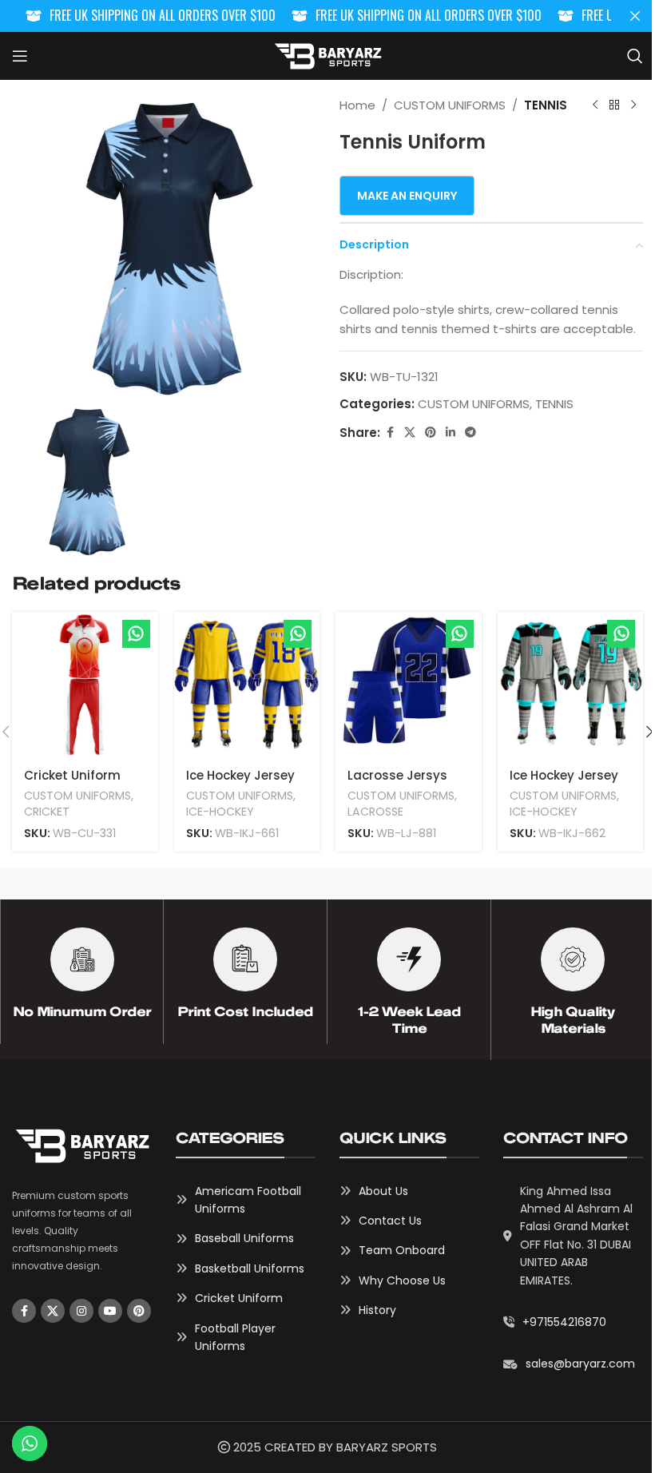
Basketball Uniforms (249, 1268)
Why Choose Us (402, 1280)
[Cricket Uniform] (85, 685)
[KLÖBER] (565, 883)
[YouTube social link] (110, 1311)
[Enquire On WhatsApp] (136, 634)
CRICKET (46, 812)
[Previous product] (595, 105)
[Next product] (633, 105)
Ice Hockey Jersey (240, 775)
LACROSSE (375, 812)
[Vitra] (91, 883)
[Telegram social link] (470, 432)
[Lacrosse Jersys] (408, 685)
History (377, 1310)
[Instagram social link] (81, 1311)
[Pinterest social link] (430, 432)
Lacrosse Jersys (397, 775)
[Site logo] (327, 54)
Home (357, 105)
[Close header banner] (635, 16)
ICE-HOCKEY (220, 812)
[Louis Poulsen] (407, 883)
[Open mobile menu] (20, 56)
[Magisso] (249, 883)
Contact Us (390, 1221)
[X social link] (409, 432)
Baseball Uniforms (244, 1238)
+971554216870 (564, 1322)
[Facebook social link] (389, 432)
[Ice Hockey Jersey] (247, 685)
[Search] (635, 56)
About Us (383, 1191)
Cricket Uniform (72, 775)
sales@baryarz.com (580, 1364)
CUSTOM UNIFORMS (450, 105)
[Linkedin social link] (450, 432)
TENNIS (545, 105)
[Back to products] (614, 105)
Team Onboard (402, 1250)
